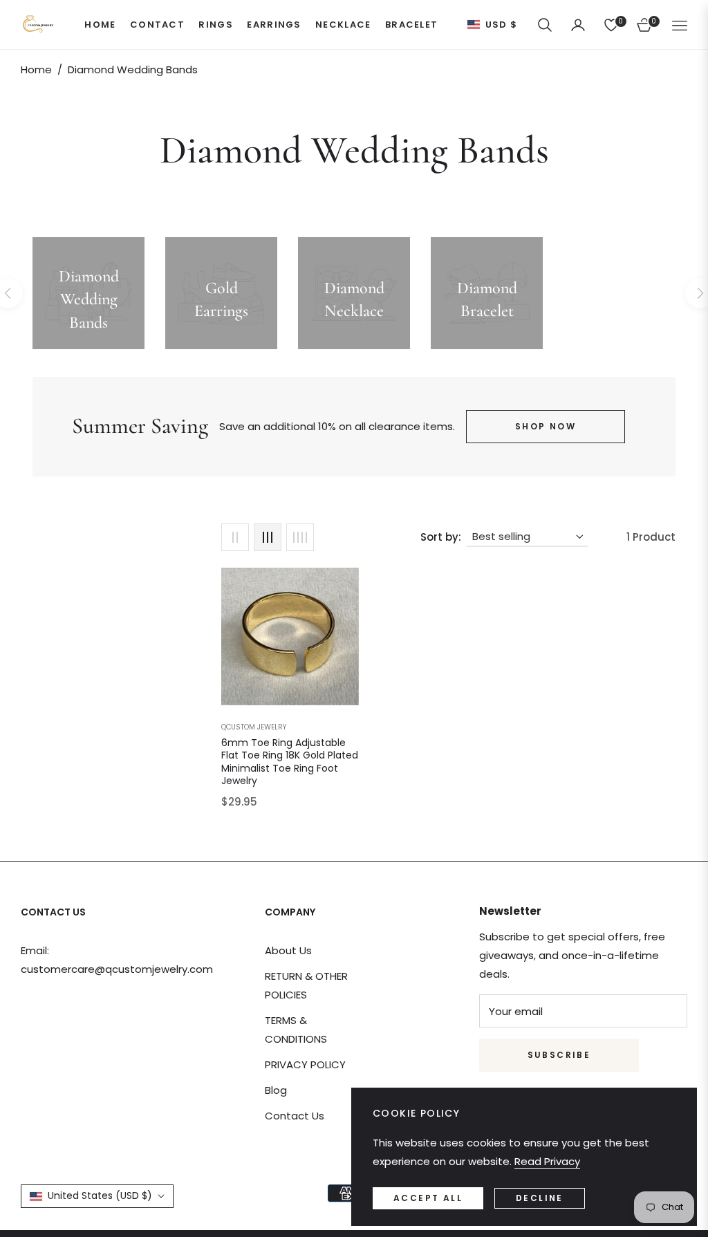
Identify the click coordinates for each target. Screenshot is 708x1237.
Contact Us (294, 1115)
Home (36, 69)
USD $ (501, 25)
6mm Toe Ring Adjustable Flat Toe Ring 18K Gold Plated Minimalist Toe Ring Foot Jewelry (289, 761)
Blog (276, 1090)
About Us (288, 950)
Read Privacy (547, 1161)
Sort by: (440, 537)
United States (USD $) (100, 1195)
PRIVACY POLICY (305, 1064)
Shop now (545, 426)
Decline (539, 1198)
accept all (428, 1198)
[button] (544, 25)
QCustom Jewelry (254, 727)
